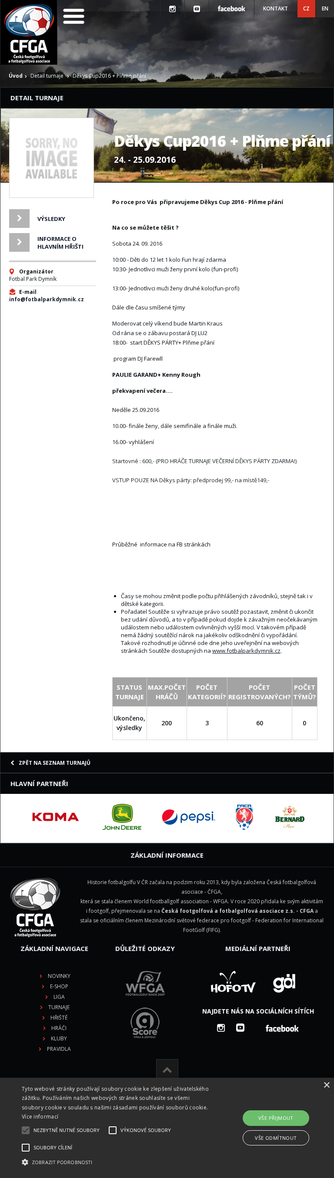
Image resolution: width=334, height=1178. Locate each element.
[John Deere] (122, 817)
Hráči (59, 1028)
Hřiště (59, 1017)
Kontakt (275, 8)
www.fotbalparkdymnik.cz (246, 651)
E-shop (59, 986)
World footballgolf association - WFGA (181, 901)
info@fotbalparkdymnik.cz (46, 299)
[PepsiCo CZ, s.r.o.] (188, 817)
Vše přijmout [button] (276, 1118)
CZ (306, 8)
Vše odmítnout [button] (276, 1138)
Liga (59, 996)
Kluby (59, 1038)
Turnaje (59, 1007)
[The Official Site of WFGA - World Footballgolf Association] (145, 1002)
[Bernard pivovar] (289, 817)
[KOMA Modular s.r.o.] (55, 817)
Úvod (16, 75)
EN (325, 8)
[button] (116, 1162)
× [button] (326, 1085)
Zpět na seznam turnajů (54, 763)
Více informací (40, 1116)
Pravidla (59, 1049)
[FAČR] (244, 817)
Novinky (59, 976)
